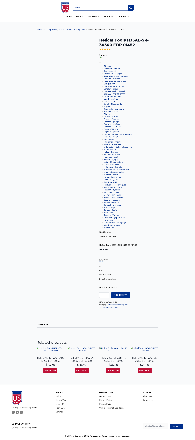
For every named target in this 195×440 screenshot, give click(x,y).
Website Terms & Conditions (111, 408)
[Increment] (107, 295)
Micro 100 (60, 404)
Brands (79, 16)
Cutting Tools (50, 30)
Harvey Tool (61, 400)
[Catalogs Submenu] (99, 16)
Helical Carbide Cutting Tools (72, 30)
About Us (108, 16)
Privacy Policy (105, 404)
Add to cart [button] (50, 371)
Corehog (59, 412)
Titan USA (60, 408)
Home (69, 16)
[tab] (43, 324)
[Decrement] (101, 295)
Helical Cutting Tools (110, 307)
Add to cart (121, 295)
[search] (130, 8)
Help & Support (106, 396)
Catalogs (92, 16)
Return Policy (105, 400)
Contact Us (123, 16)
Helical (59, 396)
